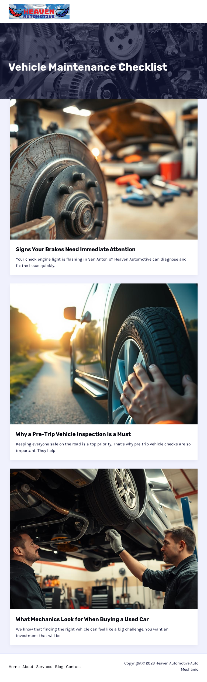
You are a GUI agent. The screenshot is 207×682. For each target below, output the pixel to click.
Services (44, 666)
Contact (73, 666)
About (27, 666)
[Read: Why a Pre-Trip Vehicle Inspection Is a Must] (104, 353)
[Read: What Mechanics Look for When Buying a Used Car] (104, 538)
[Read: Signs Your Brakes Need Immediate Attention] (104, 168)
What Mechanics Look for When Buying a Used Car (82, 619)
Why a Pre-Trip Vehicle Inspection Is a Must (73, 434)
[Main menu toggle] (192, 11)
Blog (59, 666)
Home (14, 666)
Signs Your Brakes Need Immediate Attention (76, 249)
